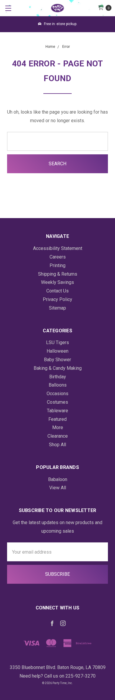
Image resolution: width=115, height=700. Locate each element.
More (57, 427)
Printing (57, 265)
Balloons (58, 385)
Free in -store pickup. (60, 24)
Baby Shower (57, 359)
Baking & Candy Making (58, 368)
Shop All (57, 444)
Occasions (57, 393)
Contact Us (57, 291)
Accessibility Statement (57, 248)
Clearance (57, 436)
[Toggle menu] (8, 8)
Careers (58, 257)
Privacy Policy (57, 299)
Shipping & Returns (57, 274)
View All (57, 487)
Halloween (57, 351)
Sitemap (57, 308)
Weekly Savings (57, 282)
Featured (57, 419)
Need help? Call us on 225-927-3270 (57, 676)
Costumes (57, 402)
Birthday (57, 377)
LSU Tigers (57, 342)
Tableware (57, 410)
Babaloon (57, 479)
